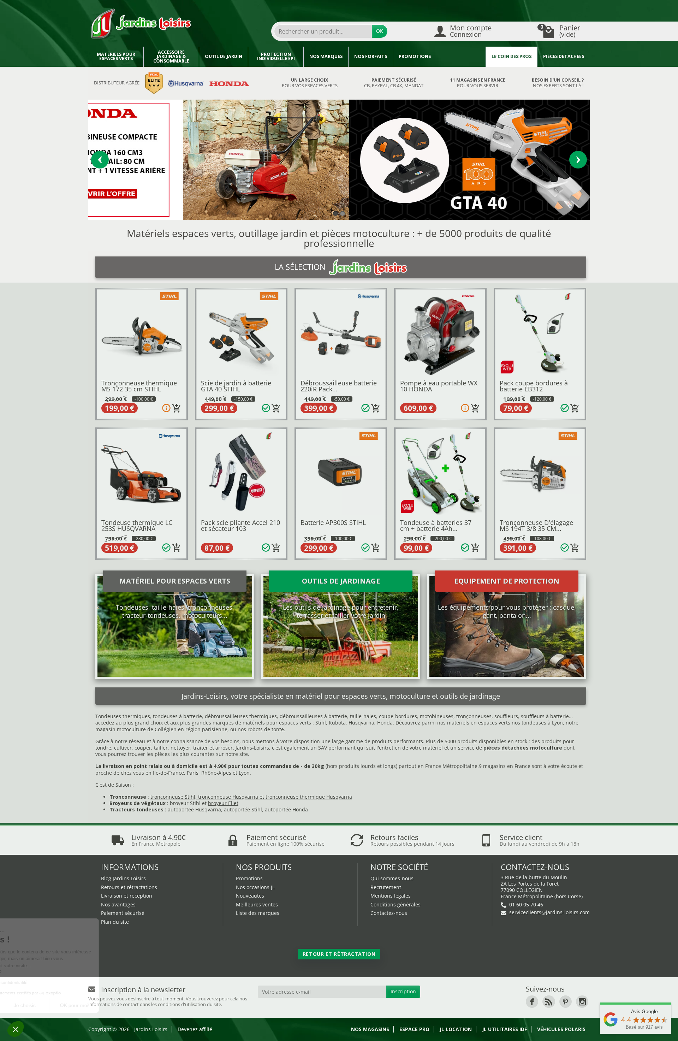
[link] (532, 1001)
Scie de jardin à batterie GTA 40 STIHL (236, 386)
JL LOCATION (456, 1029)
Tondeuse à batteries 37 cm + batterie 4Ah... (435, 525)
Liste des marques (257, 913)
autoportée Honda (286, 809)
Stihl (320, 722)
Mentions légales (390, 895)
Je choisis (81, 1005)
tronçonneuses (474, 716)
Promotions (415, 56)
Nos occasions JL (255, 887)
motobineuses (436, 716)
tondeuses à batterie (177, 716)
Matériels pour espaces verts (116, 56)
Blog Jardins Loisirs (123, 878)
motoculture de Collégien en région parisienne (172, 729)
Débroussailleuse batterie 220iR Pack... (339, 386)
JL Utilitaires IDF (504, 1029)
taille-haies (363, 716)
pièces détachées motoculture (522, 747)
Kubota (337, 722)
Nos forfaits (370, 56)
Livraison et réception (126, 895)
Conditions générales (395, 904)
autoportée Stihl (243, 809)
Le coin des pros (511, 56)
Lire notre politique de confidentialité (49, 982)
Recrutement (385, 887)
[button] (15, 1029)
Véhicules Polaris (561, 1029)
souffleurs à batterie (545, 716)
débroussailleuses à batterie (313, 716)
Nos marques (326, 56)
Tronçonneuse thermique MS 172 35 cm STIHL (139, 386)
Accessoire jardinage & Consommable (171, 56)
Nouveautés (250, 895)
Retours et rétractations (129, 887)
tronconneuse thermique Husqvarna (309, 796)
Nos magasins (370, 1029)
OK (379, 31)
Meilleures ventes (257, 904)
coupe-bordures (397, 716)
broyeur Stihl (185, 803)
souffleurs (506, 716)
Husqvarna (361, 722)
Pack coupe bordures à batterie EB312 (534, 386)
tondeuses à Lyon (542, 722)
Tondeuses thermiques (122, 716)
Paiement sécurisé (122, 913)
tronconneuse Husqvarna (228, 796)
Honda (385, 722)
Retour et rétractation (339, 954)
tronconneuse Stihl (172, 796)
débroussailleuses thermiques (241, 716)
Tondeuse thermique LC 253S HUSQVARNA (136, 525)
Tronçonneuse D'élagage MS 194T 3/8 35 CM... (536, 525)
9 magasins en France (504, 766)
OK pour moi (131, 1005)
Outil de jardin (223, 56)
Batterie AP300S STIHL (333, 522)
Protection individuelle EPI (276, 56)
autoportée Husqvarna (194, 809)
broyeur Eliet (223, 803)
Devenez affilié (195, 1029)
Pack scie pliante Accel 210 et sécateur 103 (240, 525)
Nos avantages (118, 904)
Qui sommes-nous (392, 878)
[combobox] (323, 31)
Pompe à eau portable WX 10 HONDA (438, 386)
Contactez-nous (388, 913)
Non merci (31, 1005)
